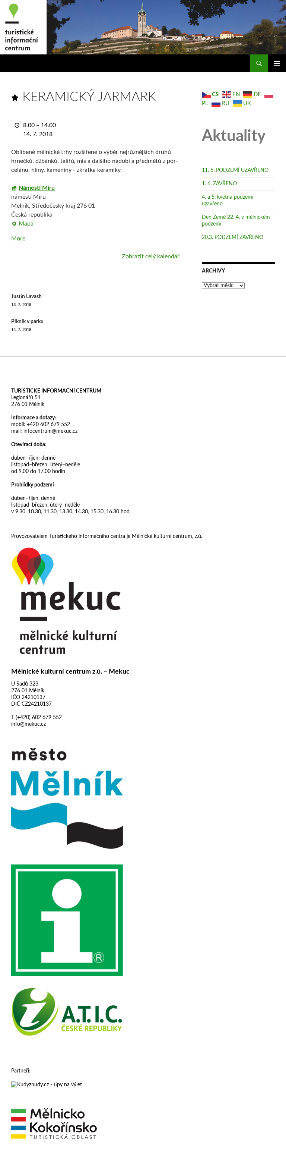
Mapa (22, 224)
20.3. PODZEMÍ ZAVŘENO (232, 237)
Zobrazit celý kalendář (150, 256)
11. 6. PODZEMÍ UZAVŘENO (235, 170)
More (18, 239)
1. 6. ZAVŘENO (219, 183)
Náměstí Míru (37, 188)
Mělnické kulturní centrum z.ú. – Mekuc (70, 671)
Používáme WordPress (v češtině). (43, 1166)
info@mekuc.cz (28, 724)
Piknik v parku (27, 325)
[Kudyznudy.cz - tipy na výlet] (46, 1084)
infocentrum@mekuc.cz (49, 431)
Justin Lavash (26, 300)
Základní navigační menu (277, 63)
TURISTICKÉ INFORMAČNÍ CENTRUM (56, 391)
